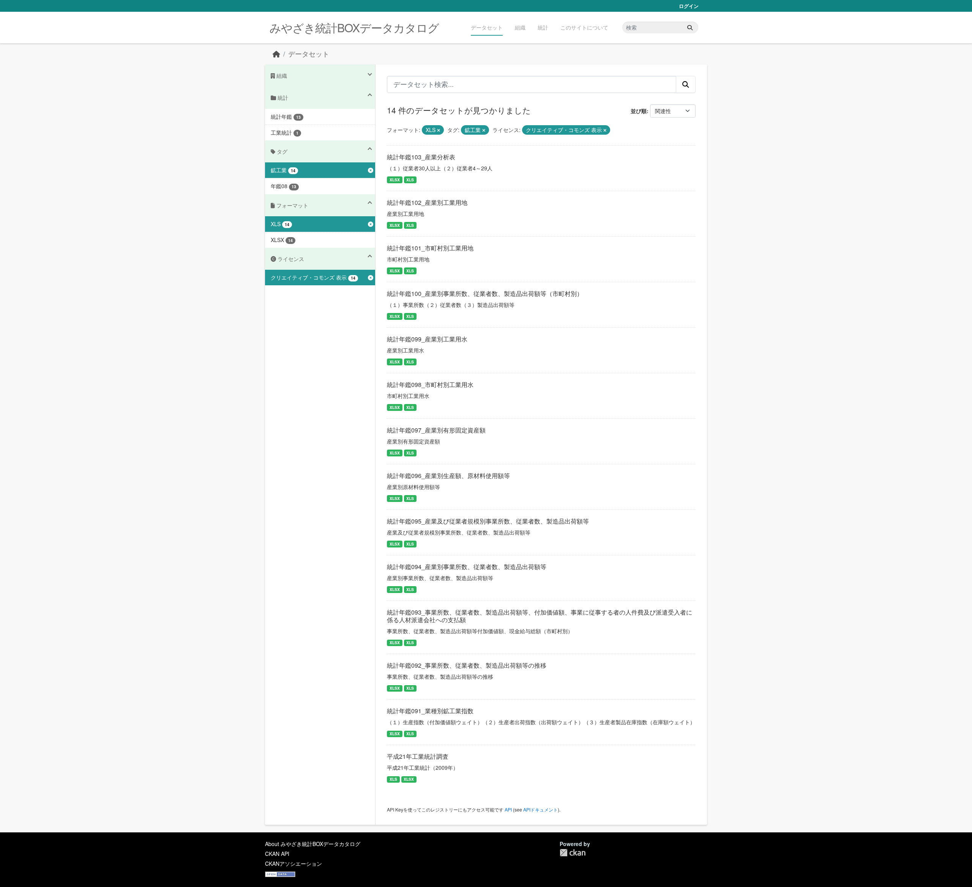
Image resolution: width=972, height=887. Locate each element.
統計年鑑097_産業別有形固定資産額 (436, 430)
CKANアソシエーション (293, 863)
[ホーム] (276, 53)
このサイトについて (584, 27)
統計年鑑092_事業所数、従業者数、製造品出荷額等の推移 (466, 665)
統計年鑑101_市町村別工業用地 (430, 248)
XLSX (395, 179)
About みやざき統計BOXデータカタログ (312, 844)
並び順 (639, 111)
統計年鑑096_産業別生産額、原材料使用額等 (448, 475)
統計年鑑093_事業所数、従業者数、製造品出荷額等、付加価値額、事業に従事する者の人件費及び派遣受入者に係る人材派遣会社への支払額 (539, 616)
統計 (543, 27)
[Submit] (689, 27)
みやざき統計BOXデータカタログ (354, 27)
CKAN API (277, 853)
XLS (410, 179)
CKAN (572, 853)
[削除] (438, 130)
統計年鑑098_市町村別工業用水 (430, 384)
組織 (520, 27)
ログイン (689, 5)
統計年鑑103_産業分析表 (421, 157)
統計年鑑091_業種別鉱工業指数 (430, 710)
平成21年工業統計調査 (417, 756)
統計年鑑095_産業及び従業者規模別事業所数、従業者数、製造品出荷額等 (488, 521)
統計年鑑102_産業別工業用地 (427, 202)
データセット (487, 27)
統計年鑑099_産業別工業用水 (427, 339)
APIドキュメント (540, 809)
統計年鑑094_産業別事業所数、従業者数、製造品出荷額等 (466, 566)
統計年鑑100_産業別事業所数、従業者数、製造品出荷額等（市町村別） (485, 293)
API (508, 809)
